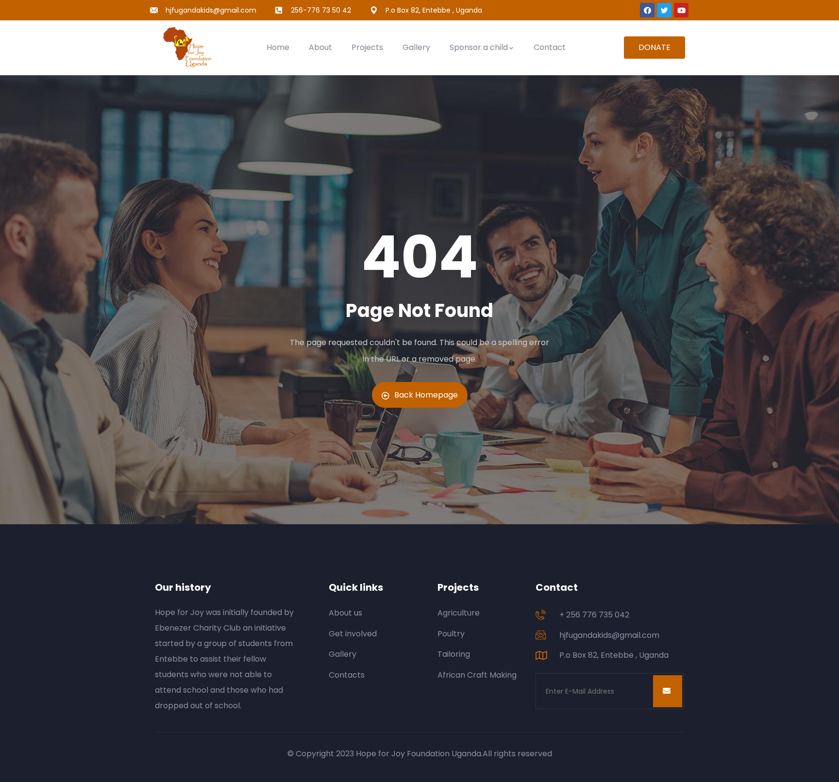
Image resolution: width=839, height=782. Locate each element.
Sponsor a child (479, 47)
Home (278, 47)
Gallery (416, 47)
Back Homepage (426, 394)
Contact (550, 47)
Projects (367, 47)
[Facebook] (647, 10)
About (320, 47)
